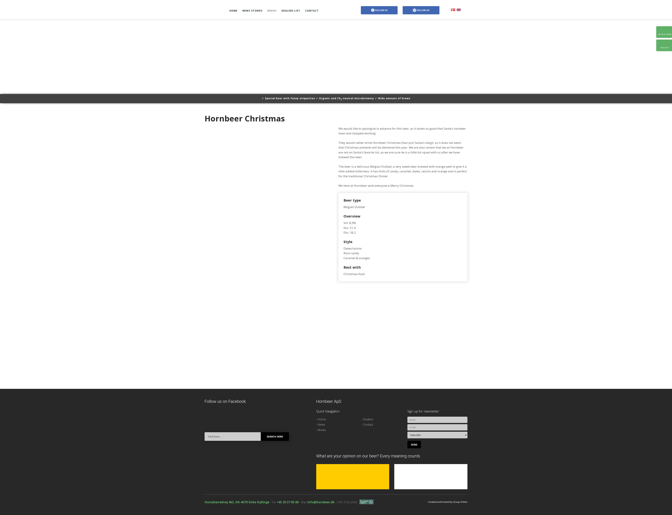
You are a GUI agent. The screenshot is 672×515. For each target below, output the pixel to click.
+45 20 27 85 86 (288, 502)
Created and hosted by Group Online (447, 501)
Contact (312, 10)
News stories (252, 10)
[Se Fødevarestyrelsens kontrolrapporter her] (366, 502)
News (321, 424)
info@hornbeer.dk (320, 502)
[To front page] (213, 10)
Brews (272, 10)
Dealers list (291, 10)
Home (233, 10)
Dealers (368, 419)
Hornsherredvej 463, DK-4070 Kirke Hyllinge (237, 502)
